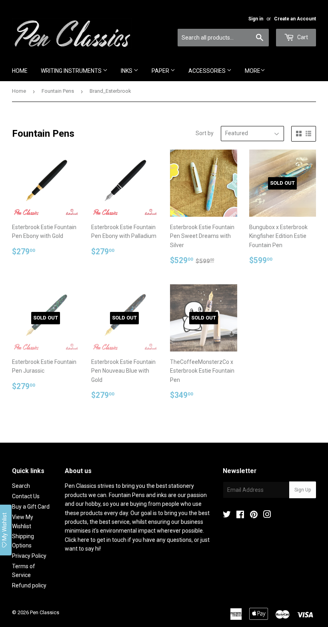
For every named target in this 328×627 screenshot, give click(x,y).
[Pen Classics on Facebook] (240, 515)
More (252, 71)
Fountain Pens (58, 91)
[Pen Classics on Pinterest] (254, 515)
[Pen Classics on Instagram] (267, 515)
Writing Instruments (72, 71)
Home (20, 71)
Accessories (207, 71)
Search (21, 486)
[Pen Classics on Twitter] (227, 515)
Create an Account (295, 19)
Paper (161, 71)
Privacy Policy (29, 556)
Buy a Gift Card (31, 506)
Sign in (255, 19)
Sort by (205, 133)
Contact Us (26, 496)
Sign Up (302, 490)
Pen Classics (44, 612)
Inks (127, 71)
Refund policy (29, 585)
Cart (302, 37)
